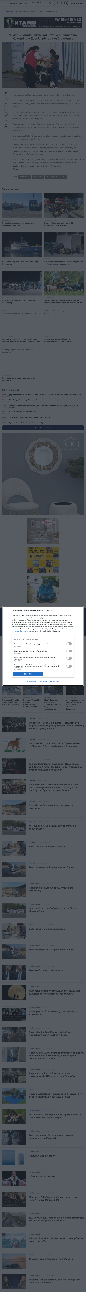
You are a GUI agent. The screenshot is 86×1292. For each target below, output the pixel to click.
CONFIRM (28, 674)
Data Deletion (31, 681)
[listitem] (43, 639)
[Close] (79, 611)
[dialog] (43, 646)
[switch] (69, 643)
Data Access (43, 681)
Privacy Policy (54, 681)
